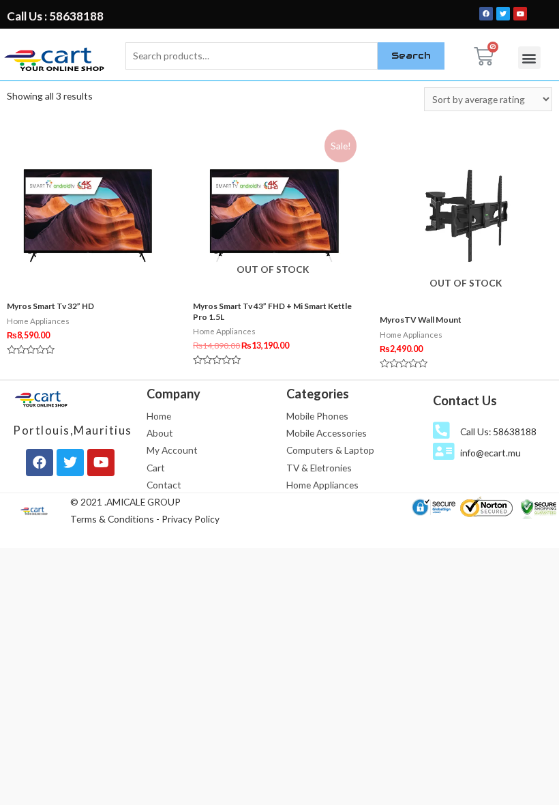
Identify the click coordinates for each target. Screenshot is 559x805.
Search (411, 55)
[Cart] (484, 56)
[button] (529, 57)
